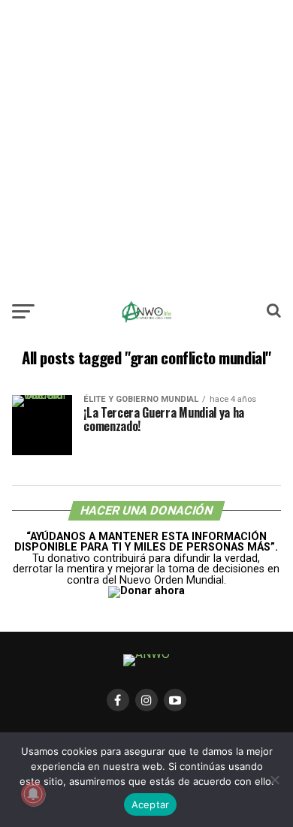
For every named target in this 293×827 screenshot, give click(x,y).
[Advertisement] (146, 146)
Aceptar (150, 804)
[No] (274, 779)
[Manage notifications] (33, 794)
